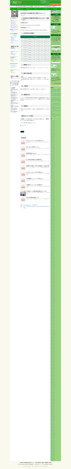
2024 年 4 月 (53, 158)
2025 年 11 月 (53, 133)
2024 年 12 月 (53, 148)
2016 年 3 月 (53, 293)
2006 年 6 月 (53, 455)
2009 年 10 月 (53, 402)
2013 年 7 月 (53, 338)
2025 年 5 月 (53, 141)
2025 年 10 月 (53, 134)
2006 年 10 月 (53, 451)
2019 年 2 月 (53, 244)
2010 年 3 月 (53, 395)
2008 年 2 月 (53, 430)
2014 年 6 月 (53, 323)
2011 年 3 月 (53, 378)
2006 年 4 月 (53, 458)
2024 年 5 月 (53, 157)
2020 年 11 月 (53, 216)
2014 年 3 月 (53, 327)
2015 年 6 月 (53, 306)
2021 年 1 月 (53, 213)
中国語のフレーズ (13, 37)
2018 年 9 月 (53, 251)
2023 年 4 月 (53, 175)
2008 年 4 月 (53, 427)
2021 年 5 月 (53, 207)
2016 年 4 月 (53, 292)
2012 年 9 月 (53, 352)
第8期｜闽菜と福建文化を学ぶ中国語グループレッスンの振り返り (56, 101)
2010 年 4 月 (53, 393)
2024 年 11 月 (53, 150)
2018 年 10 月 (53, 250)
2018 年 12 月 (53, 247)
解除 (58, 51)
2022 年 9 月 (53, 185)
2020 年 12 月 (53, 214)
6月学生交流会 (53, 113)
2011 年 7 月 (53, 372)
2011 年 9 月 (53, 369)
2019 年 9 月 (53, 234)
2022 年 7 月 (53, 188)
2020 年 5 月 (53, 224)
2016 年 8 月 (53, 286)
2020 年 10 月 (53, 217)
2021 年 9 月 (53, 202)
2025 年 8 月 (53, 137)
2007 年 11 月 (53, 434)
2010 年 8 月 (53, 388)
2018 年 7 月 (53, 254)
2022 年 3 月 (53, 193)
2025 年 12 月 (53, 131)
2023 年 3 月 (53, 176)
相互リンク (12, 71)
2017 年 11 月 (53, 265)
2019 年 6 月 (53, 238)
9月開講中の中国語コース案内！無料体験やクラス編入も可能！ (38, 165)
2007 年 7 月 (53, 440)
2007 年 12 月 (53, 433)
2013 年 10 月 (53, 334)
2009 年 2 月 (53, 413)
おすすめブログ (13, 72)
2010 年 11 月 (53, 383)
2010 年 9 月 (53, 386)
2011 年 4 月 (53, 376)
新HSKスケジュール (14, 42)
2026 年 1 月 (53, 130)
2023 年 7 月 (53, 171)
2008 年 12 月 (53, 416)
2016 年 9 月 (53, 285)
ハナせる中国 (13, 91)
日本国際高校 (13, 88)
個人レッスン (38, 8)
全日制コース (29, 8)
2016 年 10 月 (53, 283)
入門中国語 (12, 38)
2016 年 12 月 (53, 281)
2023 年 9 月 (53, 168)
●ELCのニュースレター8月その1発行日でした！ (35, 172)
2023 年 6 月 (53, 172)
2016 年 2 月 (53, 295)
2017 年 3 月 (53, 276)
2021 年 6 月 (53, 206)
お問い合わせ (13, 67)
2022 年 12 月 (53, 181)
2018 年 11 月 (53, 248)
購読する (53, 83)
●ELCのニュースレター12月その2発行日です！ (35, 140)
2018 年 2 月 (53, 261)
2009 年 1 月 (53, 414)
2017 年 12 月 (53, 264)
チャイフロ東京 (13, 112)
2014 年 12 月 (53, 314)
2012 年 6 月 (53, 357)
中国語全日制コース (14, 21)
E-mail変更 (54, 51)
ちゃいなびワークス (14, 96)
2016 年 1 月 (53, 296)
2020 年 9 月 (53, 219)
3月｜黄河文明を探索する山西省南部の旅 (34, 159)
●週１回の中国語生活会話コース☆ (32, 197)
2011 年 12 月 (53, 365)
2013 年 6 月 (53, 340)
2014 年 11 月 (53, 316)
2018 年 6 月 (53, 255)
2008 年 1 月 (53, 431)
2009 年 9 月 (53, 403)
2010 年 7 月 (53, 389)
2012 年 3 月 (53, 361)
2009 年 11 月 (53, 400)
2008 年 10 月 (53, 419)
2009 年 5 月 (53, 409)
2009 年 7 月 (53, 406)
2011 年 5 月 (53, 375)
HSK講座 (55, 8)
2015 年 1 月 (53, 313)
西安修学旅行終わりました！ (31, 153)
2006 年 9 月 (53, 452)
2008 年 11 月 (53, 417)
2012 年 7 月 (53, 355)
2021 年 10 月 (53, 200)
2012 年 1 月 (53, 364)
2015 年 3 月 (53, 310)
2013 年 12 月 (53, 331)
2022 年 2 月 (53, 195)
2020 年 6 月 (53, 223)
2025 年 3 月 (53, 144)
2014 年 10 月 (53, 317)
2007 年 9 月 (53, 437)
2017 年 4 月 (53, 275)
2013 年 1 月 (53, 347)
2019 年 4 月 (53, 241)
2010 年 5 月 (53, 392)
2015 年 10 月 (53, 300)
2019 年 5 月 (53, 240)
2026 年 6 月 (53, 123)
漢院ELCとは (20, 8)
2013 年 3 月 (53, 344)
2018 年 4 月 (53, 258)
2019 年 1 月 (53, 245)
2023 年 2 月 (53, 178)
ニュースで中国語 (13, 36)
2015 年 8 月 (53, 303)
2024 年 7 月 (53, 154)
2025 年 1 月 (53, 147)
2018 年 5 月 (53, 257)
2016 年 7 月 (53, 288)
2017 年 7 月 (53, 271)
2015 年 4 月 (53, 309)
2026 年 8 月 (53, 120)
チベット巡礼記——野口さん (55, 103)
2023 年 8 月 (53, 169)
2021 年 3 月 (53, 210)
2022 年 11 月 (53, 182)
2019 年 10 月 (53, 233)
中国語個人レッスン (14, 30)
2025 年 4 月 (53, 143)
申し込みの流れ (13, 65)
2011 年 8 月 (53, 371)
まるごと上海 (13, 93)
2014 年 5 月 (53, 324)
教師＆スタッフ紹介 (14, 59)
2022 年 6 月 (53, 189)
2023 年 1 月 (53, 179)
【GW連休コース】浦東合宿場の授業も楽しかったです (36, 191)
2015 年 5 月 (53, 307)
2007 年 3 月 (53, 445)
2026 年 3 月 (53, 127)
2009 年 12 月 (53, 399)
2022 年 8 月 (53, 186)
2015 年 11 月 (53, 299)
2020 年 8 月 (53, 220)
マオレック (12, 110)
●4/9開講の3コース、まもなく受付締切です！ (34, 184)
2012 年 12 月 (53, 348)
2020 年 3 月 (53, 227)
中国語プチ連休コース (14, 24)
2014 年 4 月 (53, 326)
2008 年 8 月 (53, 421)
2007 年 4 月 (53, 444)
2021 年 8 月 (53, 203)
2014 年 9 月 (53, 319)
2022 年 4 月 (53, 192)
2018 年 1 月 (53, 262)
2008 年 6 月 (53, 424)
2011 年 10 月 (53, 368)
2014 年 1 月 (53, 330)
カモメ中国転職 (13, 98)
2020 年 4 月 (53, 226)
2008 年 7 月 (53, 423)
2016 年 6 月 (53, 289)
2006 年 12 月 (53, 448)
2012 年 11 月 (53, 350)
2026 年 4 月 (53, 126)
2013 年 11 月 (53, 333)
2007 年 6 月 (53, 441)
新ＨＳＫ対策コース (14, 25)
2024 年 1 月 (53, 162)
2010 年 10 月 (53, 385)
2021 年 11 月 (53, 199)
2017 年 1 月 (53, 279)
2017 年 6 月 (53, 272)
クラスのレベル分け (14, 66)
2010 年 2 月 (53, 396)
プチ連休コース (46, 8)
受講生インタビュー (14, 53)
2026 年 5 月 (53, 124)
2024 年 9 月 (53, 151)
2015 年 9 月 (53, 302)
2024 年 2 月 (53, 161)
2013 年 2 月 (53, 345)
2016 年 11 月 (53, 282)
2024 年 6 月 (53, 155)
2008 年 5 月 (53, 426)
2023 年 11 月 (53, 165)
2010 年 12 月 (53, 382)
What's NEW (24, 125)
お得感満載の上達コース (15, 27)
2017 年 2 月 (53, 278)
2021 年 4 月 (53, 209)
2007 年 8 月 (53, 438)
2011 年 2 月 (53, 379)
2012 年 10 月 (53, 351)
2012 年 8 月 (53, 354)
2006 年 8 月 (53, 454)
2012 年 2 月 (53, 362)
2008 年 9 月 (53, 420)
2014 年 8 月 (53, 320)
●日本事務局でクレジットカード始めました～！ (35, 178)
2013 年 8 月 (53, 337)
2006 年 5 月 (53, 457)
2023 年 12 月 (53, 164)
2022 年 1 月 (53, 196)
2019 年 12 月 (53, 230)
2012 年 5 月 (53, 358)
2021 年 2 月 (53, 212)
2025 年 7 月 (53, 138)
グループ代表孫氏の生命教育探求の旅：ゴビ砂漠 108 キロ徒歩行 (56, 95)
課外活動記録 (13, 54)
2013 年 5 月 (53, 341)
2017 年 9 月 (53, 268)
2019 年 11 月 (53, 231)
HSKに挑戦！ (13, 39)
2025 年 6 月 (53, 140)
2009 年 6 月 (53, 407)
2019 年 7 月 (53, 237)
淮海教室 (12, 58)
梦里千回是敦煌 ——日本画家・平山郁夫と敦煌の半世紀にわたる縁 (56, 91)
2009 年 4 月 (53, 410)
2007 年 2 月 (53, 447)
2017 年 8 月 (53, 269)
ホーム (12, 8)
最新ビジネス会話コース (15, 26)
